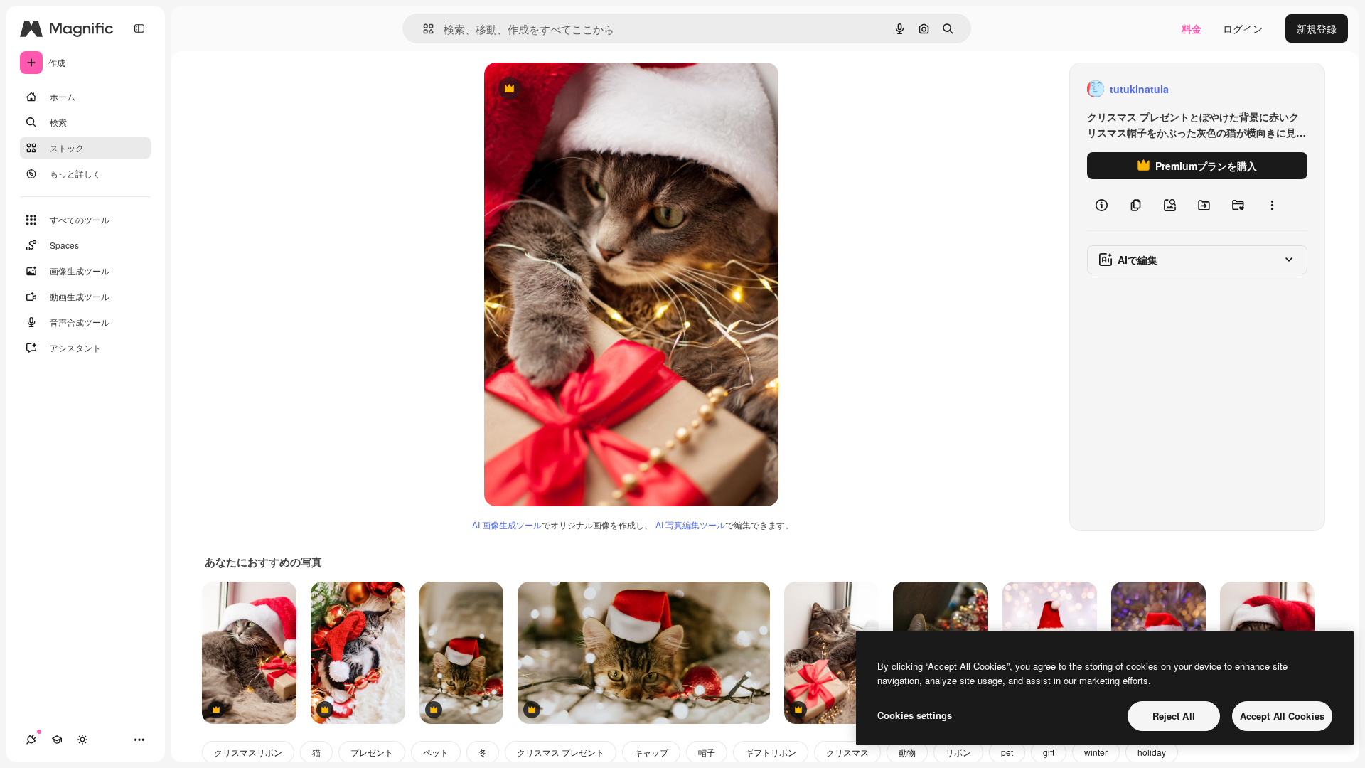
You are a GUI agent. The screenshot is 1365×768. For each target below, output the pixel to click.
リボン (958, 752)
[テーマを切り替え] (82, 739)
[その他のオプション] (1272, 205)
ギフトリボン (770, 752)
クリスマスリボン (248, 752)
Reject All (1173, 715)
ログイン (1243, 28)
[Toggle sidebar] (139, 28)
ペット (436, 752)
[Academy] (57, 739)
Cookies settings (914, 715)
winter (1096, 752)
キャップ (651, 752)
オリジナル (582, 89)
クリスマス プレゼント (560, 752)
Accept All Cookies (1282, 715)
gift (1048, 752)
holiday (1152, 752)
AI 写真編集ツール (690, 524)
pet (1007, 752)
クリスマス (847, 752)
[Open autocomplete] (422, 28)
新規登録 (1317, 28)
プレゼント (371, 752)
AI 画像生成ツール (507, 524)
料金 (1191, 28)
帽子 (706, 752)
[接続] (31, 739)
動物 (907, 752)
